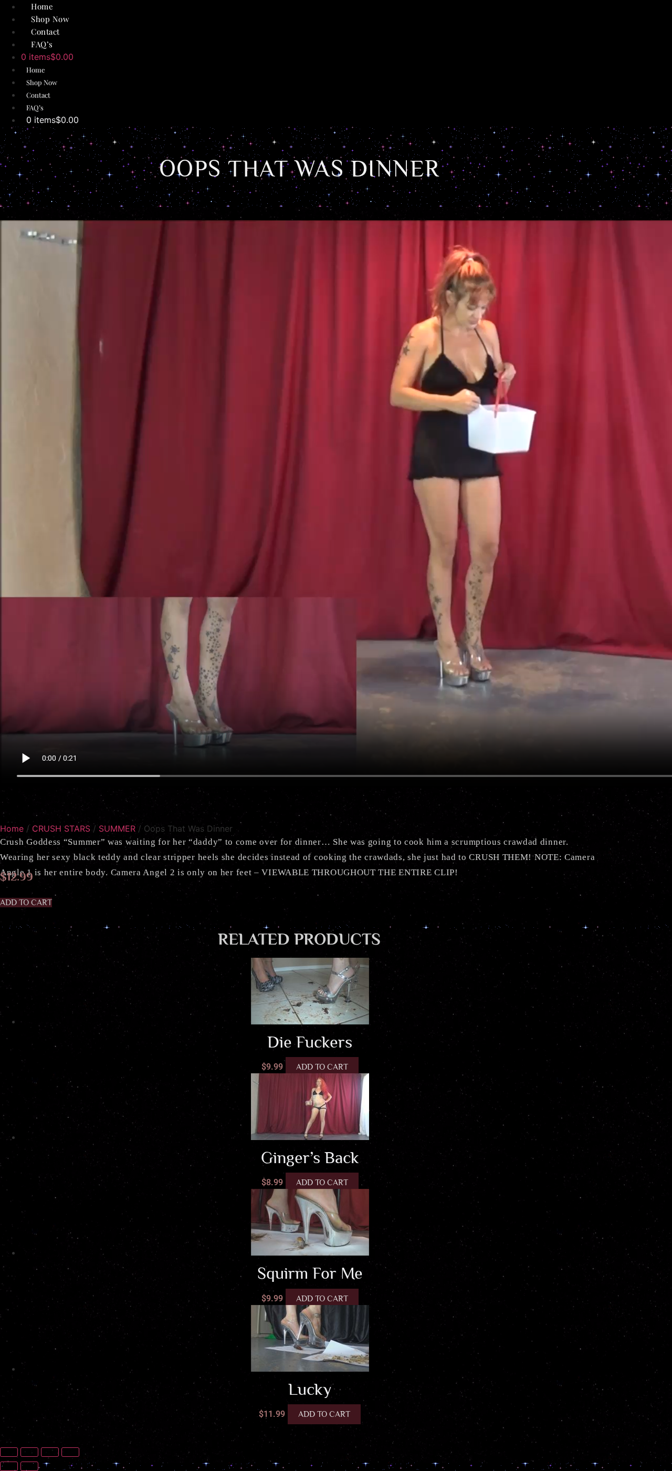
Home (35, 69)
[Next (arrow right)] (29, 1466)
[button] (26, 902)
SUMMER (117, 828)
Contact (38, 94)
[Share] (50, 1452)
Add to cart (322, 1067)
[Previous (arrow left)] (9, 1466)
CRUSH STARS (61, 828)
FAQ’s (42, 44)
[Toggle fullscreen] (29, 1452)
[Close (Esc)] (70, 1452)
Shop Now (41, 82)
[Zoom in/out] (9, 1452)
